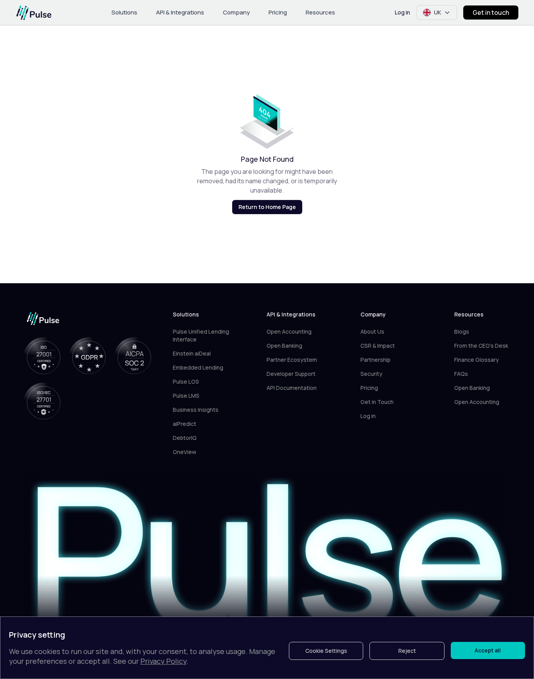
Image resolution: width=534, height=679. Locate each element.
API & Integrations (180, 12)
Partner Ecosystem (292, 359)
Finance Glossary (476, 359)
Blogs (461, 331)
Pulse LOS (186, 381)
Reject (407, 650)
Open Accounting (289, 331)
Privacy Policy (163, 661)
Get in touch (491, 12)
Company (236, 12)
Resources (320, 12)
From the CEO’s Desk (481, 345)
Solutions (124, 12)
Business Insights (196, 409)
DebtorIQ (185, 437)
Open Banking (284, 345)
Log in (402, 12)
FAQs (461, 373)
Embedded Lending (198, 367)
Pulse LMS (186, 395)
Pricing (278, 12)
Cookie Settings (326, 650)
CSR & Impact (377, 345)
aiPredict (184, 423)
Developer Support (291, 373)
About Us (372, 331)
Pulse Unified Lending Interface (201, 335)
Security (371, 373)
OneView (184, 452)
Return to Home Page (267, 207)
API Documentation (292, 387)
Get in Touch (377, 402)
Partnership (375, 359)
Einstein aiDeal (192, 353)
